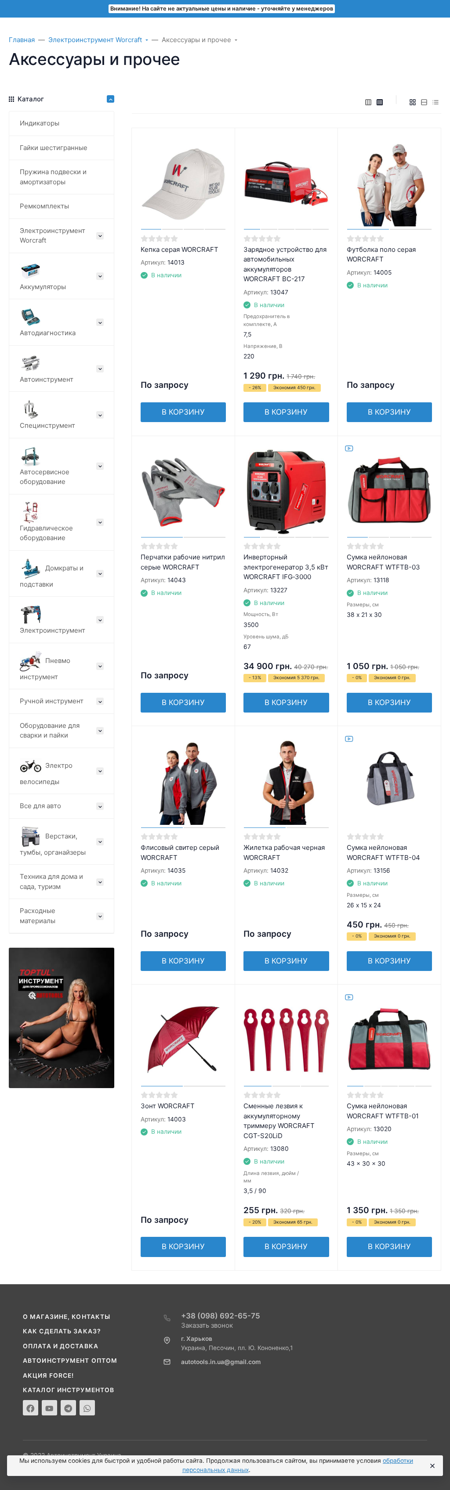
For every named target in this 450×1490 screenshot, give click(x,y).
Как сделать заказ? (62, 1331)
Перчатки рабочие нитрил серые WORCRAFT (183, 562)
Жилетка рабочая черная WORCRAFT (284, 852)
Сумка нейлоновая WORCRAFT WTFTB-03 (383, 562)
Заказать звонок (207, 1325)
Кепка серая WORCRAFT (179, 249)
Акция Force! (48, 1375)
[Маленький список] (368, 102)
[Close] (432, 1466)
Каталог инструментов (68, 1389)
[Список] (424, 102)
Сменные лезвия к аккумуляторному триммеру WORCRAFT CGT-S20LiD (279, 1121)
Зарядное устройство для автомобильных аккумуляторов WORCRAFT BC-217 (285, 264)
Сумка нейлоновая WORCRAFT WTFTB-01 (383, 1111)
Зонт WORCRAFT (168, 1106)
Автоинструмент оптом (70, 1360)
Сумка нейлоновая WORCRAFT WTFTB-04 (383, 852)
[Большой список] (379, 102)
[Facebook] (30, 1407)
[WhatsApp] (87, 1407)
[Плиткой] (412, 102)
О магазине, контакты (66, 1316)
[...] (61, 1017)
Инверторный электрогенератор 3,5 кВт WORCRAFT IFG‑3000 (285, 567)
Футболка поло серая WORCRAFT (381, 254)
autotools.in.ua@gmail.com (221, 1361)
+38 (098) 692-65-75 (220, 1315)
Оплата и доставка (60, 1346)
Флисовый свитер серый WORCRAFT (180, 852)
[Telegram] (68, 1407)
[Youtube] (49, 1407)
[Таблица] (435, 102)
